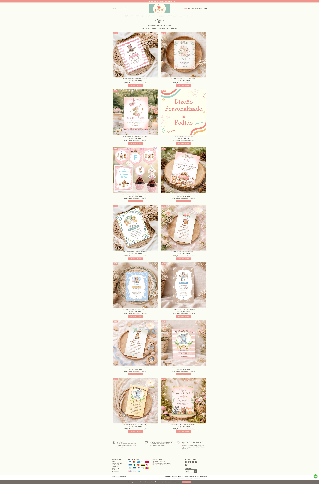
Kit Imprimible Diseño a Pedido (184, 136)
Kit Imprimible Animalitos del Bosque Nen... (183, 424)
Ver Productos (151, 16)
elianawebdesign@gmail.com (163, 463)
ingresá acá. (187, 478)
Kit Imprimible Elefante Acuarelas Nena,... (183, 367)
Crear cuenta (190, 8)
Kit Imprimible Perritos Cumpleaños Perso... (135, 194)
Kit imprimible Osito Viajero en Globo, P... (135, 367)
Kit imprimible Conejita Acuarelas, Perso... (183, 78)
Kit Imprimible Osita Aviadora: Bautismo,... (135, 78)
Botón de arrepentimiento (199, 478)
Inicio (127, 16)
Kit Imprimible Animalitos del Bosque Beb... (183, 194)
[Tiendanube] (119, 477)
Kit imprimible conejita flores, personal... (135, 136)
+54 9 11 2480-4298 (160, 461)
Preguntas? (161, 16)
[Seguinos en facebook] (189, 462)
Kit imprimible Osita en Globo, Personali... (183, 251)
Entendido (186, 482)
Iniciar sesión (198, 8)
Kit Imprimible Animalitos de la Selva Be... (135, 251)
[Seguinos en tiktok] (196, 462)
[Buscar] (125, 8)
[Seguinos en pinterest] (186, 465)
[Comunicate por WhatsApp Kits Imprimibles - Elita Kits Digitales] (315, 476)
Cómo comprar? (172, 16)
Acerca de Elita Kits (137, 16)
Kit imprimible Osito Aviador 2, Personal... (183, 309)
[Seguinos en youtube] (193, 462)
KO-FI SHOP (190, 16)
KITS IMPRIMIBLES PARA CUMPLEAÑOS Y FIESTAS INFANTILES (159, 1)
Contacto (182, 16)
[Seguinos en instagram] (186, 462)
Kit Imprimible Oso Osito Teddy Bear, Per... (135, 309)
